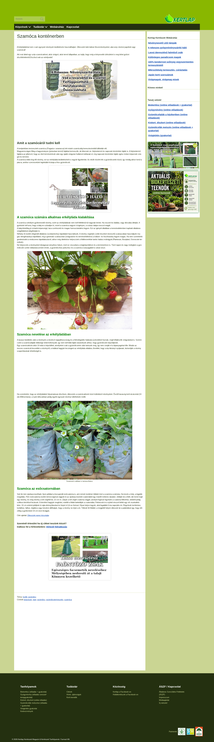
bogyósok (28, 600)
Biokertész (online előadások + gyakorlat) (170, 105)
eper (34, 600)
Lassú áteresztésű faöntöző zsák (165, 52)
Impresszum (164, 697)
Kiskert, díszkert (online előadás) (33, 700)
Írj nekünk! (163, 703)
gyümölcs (41, 600)
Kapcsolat (73, 26)
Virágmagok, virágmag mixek (163, 79)
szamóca (68, 600)
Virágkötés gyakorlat (28, 708)
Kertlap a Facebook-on (122, 692)
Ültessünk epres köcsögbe (38, 515)
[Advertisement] (107, 6)
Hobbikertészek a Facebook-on (125, 694)
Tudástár (38, 26)
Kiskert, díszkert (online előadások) (167, 122)
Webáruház (57, 26)
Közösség (119, 686)
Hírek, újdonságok (74, 694)
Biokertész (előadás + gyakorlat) (33, 692)
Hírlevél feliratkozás (56, 527)
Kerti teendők (72, 697)
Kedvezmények (26, 711)
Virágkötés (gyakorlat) (160, 135)
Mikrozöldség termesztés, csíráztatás (167, 70)
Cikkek (69, 692)
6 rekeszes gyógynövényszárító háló (167, 47)
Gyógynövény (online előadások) (165, 110)
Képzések (21, 26)
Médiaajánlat (164, 700)
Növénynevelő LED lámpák (162, 43)
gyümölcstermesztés (54, 600)
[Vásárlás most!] (80, 189)
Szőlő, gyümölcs (29, 597)
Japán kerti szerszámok (160, 75)
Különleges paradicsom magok (164, 57)
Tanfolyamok (28, 686)
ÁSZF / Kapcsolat (170, 686)
